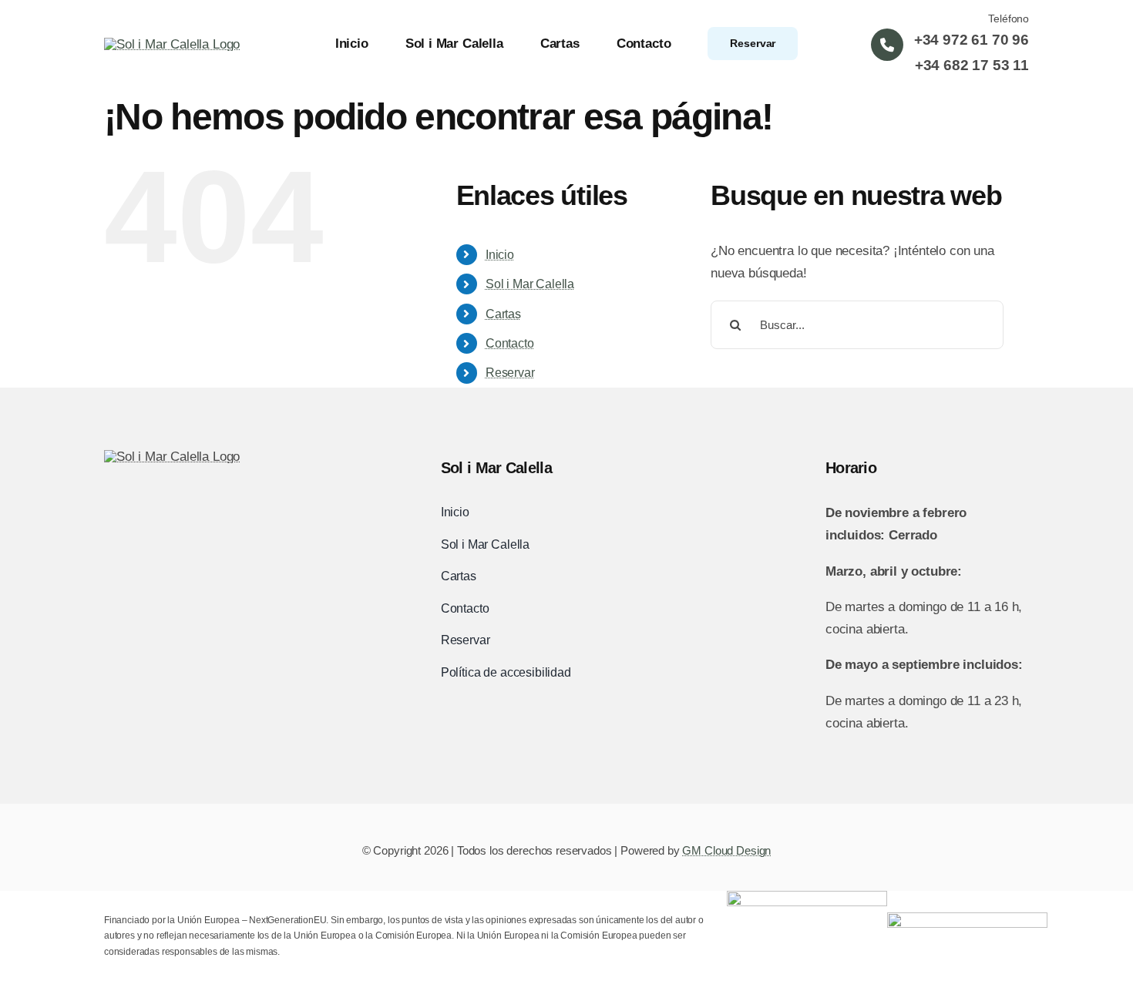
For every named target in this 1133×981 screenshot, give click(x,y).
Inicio (500, 254)
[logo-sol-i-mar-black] (172, 456)
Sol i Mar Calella (530, 284)
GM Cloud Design (726, 850)
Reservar (510, 372)
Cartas (503, 314)
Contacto (510, 343)
